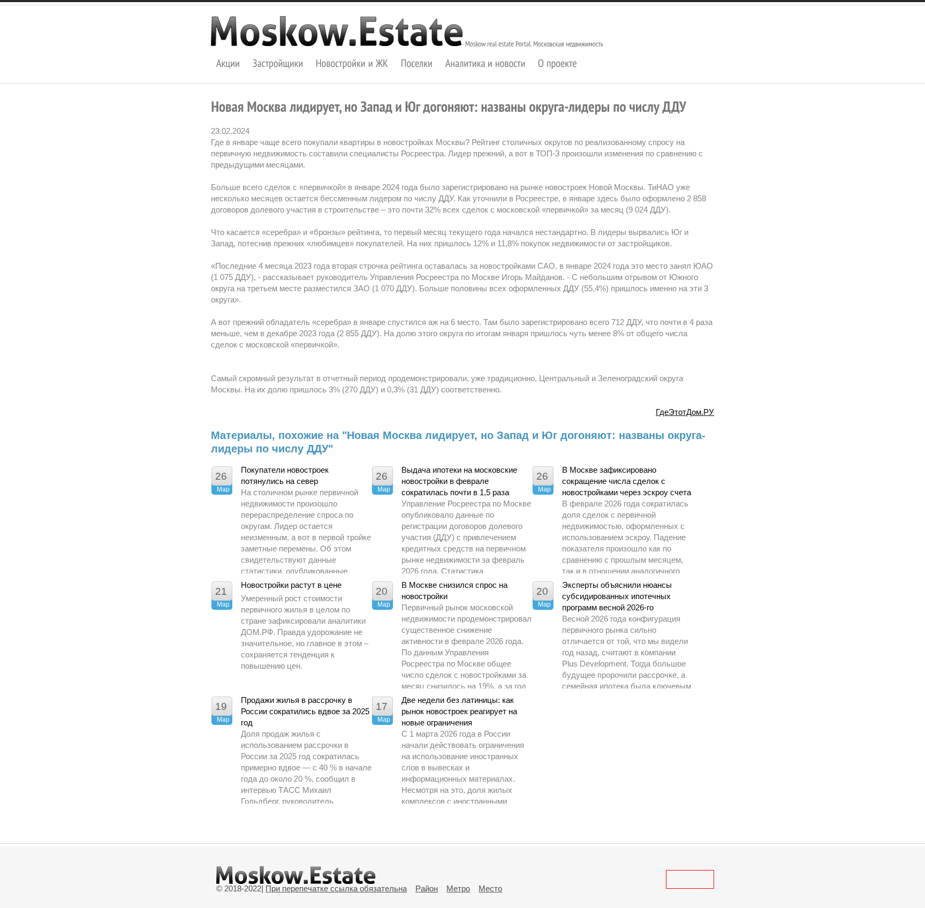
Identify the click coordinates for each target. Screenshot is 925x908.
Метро (458, 888)
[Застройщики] (278, 63)
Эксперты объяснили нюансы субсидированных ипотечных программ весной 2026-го (617, 596)
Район (426, 888)
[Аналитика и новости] (485, 63)
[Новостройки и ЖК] (352, 63)
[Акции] (228, 63)
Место (490, 888)
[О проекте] (557, 63)
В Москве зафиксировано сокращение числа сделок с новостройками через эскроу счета (626, 481)
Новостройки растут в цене (291, 584)
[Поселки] (417, 63)
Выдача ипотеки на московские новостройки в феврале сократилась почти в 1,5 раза (459, 481)
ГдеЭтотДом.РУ (685, 412)
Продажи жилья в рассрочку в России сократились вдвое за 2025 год (305, 711)
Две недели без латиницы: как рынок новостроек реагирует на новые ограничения (459, 711)
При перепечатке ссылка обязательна (336, 888)
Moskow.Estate (336, 31)
